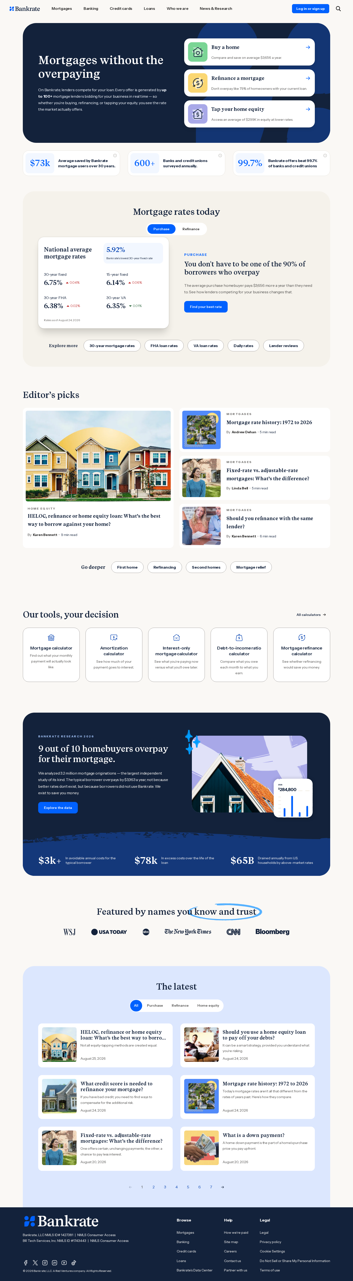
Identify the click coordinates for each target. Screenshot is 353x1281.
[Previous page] (130, 1187)
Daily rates (243, 345)
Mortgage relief (251, 567)
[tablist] (176, 229)
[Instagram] (45, 1263)
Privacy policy (270, 1242)
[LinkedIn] (54, 1263)
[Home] (24, 8)
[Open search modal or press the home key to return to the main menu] (338, 8)
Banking (183, 1242)
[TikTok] (74, 1263)
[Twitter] (35, 1263)
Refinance (180, 1005)
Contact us (232, 1261)
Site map (231, 1242)
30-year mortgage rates (112, 345)
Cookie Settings (272, 1251)
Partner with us (235, 1270)
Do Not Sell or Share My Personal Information (295, 1261)
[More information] (115, 155)
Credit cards (186, 1251)
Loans (181, 1261)
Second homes (206, 567)
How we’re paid (236, 1232)
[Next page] (222, 1187)
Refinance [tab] (191, 229)
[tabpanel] (176, 282)
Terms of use (270, 1270)
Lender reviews (283, 345)
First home (127, 567)
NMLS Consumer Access (96, 1235)
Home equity (208, 1005)
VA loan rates (206, 345)
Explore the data (58, 808)
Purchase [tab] (161, 229)
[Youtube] (64, 1263)
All (136, 1005)
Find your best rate (206, 307)
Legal (264, 1232)
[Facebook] (26, 1263)
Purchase (155, 1005)
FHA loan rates (164, 345)
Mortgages (185, 1232)
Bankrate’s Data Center (195, 1270)
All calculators (309, 615)
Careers (230, 1251)
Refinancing (164, 567)
